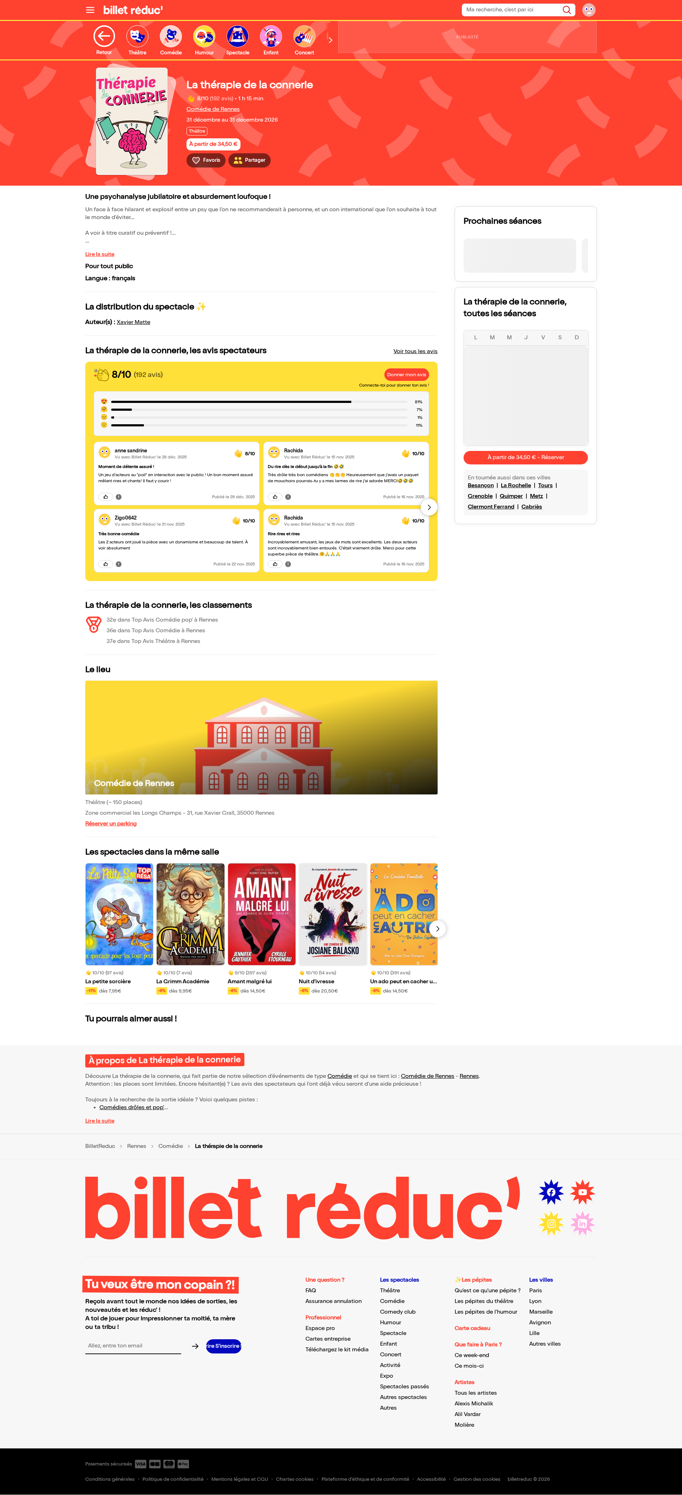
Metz (536, 496)
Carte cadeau (472, 1328)
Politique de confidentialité (173, 1479)
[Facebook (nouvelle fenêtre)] (551, 1192)
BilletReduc (100, 1146)
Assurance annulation (333, 1301)
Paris (535, 1290)
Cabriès (531, 507)
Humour (390, 1322)
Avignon (540, 1322)
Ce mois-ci (469, 1366)
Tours (545, 485)
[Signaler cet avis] (118, 497)
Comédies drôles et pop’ (131, 1107)
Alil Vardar (468, 1414)
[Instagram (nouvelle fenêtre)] (551, 1223)
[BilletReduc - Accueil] (133, 10)
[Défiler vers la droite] (330, 40)
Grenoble (480, 496)
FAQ (310, 1290)
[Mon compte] (589, 10)
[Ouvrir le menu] (93, 10)
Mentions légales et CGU (239, 1479)
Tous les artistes (476, 1393)
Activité (390, 1365)
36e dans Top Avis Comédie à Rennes (156, 630)
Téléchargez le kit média (337, 1349)
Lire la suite (99, 254)
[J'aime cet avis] (105, 497)
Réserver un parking (111, 823)
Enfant (388, 1344)
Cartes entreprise (328, 1339)
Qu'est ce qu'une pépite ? (488, 1290)
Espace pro (320, 1328)
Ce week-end (472, 1355)
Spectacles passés (404, 1386)
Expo (386, 1376)
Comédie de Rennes (213, 109)
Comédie (340, 1076)
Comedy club (398, 1312)
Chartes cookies (295, 1479)
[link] (172, 450)
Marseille (541, 1312)
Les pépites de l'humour (486, 1312)
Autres (388, 1408)
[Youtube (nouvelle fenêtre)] (582, 1192)
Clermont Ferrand (491, 507)
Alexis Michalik (474, 1403)
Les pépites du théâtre (484, 1301)
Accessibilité (431, 1479)
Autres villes (545, 1344)
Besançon (481, 485)
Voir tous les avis (416, 351)
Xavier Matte (133, 322)
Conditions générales (110, 1479)
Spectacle (393, 1333)
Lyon (535, 1301)
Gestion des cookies (477, 1479)
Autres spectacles (403, 1397)
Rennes (469, 1076)
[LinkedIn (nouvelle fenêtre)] (582, 1223)
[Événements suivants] (437, 928)
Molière (464, 1425)
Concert (390, 1354)
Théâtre (390, 1290)
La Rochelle (516, 485)
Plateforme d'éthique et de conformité (365, 1479)
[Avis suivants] (429, 507)
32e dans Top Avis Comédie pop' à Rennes (162, 620)
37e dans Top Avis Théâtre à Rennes (153, 641)
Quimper (511, 496)
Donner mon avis (406, 375)
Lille (534, 1333)
